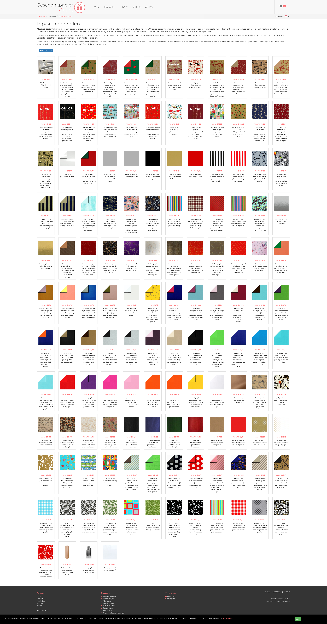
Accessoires (107, 610)
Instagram (171, 599)
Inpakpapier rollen (65, 16)
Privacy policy (42, 610)
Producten (41, 601)
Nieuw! (124, 7)
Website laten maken (278, 599)
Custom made (108, 603)
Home (96, 7)
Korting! (136, 7)
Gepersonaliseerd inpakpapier (113, 613)
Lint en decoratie (108, 606)
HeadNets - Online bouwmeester (278, 601)
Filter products (46, 50)
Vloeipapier (106, 601)
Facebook (171, 596)
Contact (149, 7)
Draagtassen (107, 608)
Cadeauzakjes (108, 599)
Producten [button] (109, 7)
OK (297, 619)
